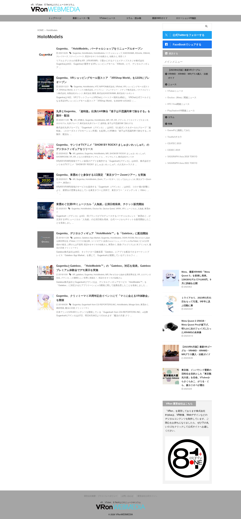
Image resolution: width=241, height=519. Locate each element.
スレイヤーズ (62, 56)
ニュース (172, 84)
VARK (118, 208)
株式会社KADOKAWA (106, 93)
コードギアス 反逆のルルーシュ (105, 240)
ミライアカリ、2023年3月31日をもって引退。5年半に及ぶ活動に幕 (196, 301)
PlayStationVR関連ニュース (181, 110)
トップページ (55, 18)
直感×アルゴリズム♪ (126, 244)
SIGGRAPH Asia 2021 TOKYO (182, 163)
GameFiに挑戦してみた (178, 130)
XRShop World (65, 89)
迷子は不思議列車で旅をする (120, 123)
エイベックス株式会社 (83, 89)
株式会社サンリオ (126, 156)
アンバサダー (109, 179)
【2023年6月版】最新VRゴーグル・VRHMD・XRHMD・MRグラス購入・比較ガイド (188, 74)
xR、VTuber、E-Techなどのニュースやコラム (120, 502)
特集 (170, 124)
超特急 (103, 123)
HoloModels (87, 53)
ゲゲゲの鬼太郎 (83, 240)
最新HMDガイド (160, 18)
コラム (171, 117)
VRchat (119, 86)
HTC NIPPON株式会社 (105, 86)
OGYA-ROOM (128, 237)
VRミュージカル (129, 208)
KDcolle (138, 53)
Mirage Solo (134, 304)
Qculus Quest (109, 208)
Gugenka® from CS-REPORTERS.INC (99, 304)
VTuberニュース (107, 18)
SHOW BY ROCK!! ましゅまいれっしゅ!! (127, 153)
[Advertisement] (187, 217)
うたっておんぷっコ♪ (125, 179)
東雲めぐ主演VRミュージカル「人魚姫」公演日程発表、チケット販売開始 (100, 204)
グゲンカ (122, 119)
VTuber (72, 240)
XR (115, 119)
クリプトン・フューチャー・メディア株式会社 (114, 89)
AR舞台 (81, 119)
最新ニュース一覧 (81, 18)
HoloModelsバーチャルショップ (108, 53)
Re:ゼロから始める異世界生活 (123, 274)
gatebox (80, 153)
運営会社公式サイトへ (147, 495)
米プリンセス (142, 244)
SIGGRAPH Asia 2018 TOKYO (182, 156)
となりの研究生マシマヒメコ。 (90, 156)
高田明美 (60, 307)
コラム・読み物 (133, 18)
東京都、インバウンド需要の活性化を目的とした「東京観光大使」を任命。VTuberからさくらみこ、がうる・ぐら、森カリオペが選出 (196, 378)
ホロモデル (61, 123)
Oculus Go (97, 208)
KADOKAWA (128, 53)
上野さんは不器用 (75, 244)
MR (107, 119)
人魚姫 (140, 208)
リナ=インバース (76, 56)
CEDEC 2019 (173, 150)
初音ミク (122, 56)
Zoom (99, 179)
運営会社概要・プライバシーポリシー (100, 495)
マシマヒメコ (111, 156)
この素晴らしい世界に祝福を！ (84, 277)
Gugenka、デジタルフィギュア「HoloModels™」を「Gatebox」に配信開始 (102, 233)
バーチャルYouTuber (129, 240)
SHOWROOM (62, 156)
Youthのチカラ (174, 137)
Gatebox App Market (91, 237)
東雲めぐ (67, 182)
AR (75, 119)
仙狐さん (113, 56)
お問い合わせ (127, 495)
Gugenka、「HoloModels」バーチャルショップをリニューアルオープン (99, 48)
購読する (173, 53)
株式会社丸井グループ (90, 123)
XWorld (146, 53)
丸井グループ (73, 123)
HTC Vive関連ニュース (178, 104)
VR (111, 119)
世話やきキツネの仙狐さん (97, 56)
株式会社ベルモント (126, 93)
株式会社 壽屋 (90, 93)
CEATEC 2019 (174, 143)
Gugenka (77, 53)
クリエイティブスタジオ (137, 119)
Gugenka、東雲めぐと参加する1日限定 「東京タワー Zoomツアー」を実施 (101, 174)
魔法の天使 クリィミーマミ (77, 307)
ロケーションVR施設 (186, 18)
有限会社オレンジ (75, 93)
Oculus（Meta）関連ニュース (181, 97)
